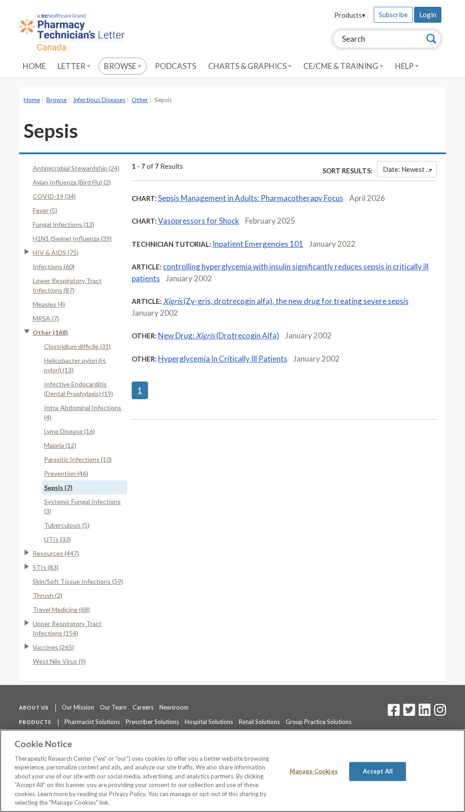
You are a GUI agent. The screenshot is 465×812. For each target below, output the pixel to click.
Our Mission (78, 707)
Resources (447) (56, 553)
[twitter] (408, 712)
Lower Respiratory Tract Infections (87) (67, 285)
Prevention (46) (66, 473)
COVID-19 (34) (54, 196)
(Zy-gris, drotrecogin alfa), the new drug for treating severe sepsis (286, 301)
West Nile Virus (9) (59, 661)
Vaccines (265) (53, 647)
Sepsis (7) (58, 487)
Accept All (378, 771)
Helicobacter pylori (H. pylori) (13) (75, 365)
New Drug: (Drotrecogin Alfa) (218, 335)
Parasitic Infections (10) (78, 459)
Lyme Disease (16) (69, 431)
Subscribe (393, 14)
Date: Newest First (410, 169)
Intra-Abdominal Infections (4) (82, 412)
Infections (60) (53, 266)
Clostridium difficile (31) (77, 346)
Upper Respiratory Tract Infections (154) (67, 628)
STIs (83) (46, 567)
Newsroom (173, 707)
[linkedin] (424, 712)
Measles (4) (49, 304)
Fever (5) (45, 210)
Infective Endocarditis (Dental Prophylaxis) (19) (78, 388)
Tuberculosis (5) (66, 525)
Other (140, 99)
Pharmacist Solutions (92, 721)
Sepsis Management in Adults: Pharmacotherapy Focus (250, 198)
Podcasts (175, 66)
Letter (72, 66)
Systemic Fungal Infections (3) (82, 506)
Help (405, 66)
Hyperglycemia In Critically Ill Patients (222, 358)
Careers (143, 707)
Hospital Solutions (209, 721)
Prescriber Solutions (152, 721)
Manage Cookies (314, 771)
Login (427, 14)
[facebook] (394, 712)
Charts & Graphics (248, 66)
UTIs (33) (57, 539)
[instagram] (440, 712)
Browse (121, 66)
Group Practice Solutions (318, 721)
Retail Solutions (259, 721)
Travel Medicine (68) (61, 609)
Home (34, 66)
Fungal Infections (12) (63, 224)
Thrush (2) (47, 595)
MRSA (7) (46, 318)
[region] (232, 770)
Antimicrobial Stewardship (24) (76, 168)
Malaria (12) (60, 445)
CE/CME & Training (341, 66)
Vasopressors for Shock (198, 220)
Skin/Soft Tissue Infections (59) (78, 581)
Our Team (113, 707)
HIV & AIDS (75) (56, 252)
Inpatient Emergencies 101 (258, 244)
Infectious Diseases (99, 99)
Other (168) (50, 332)
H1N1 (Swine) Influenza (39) (72, 238)
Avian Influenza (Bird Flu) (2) (72, 182)
